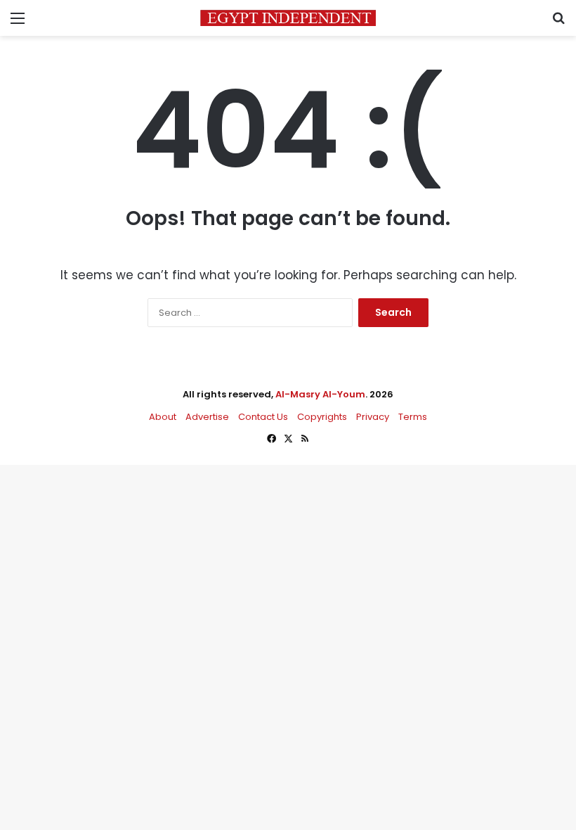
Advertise (207, 416)
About (162, 416)
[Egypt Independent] (288, 18)
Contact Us (263, 416)
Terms (412, 416)
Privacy (372, 416)
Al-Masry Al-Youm (320, 394)
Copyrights (322, 416)
